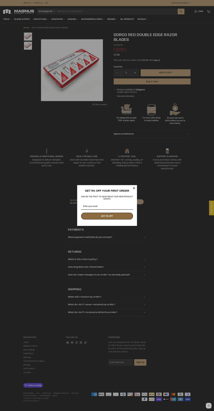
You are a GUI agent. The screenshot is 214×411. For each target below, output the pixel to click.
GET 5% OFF (107, 216)
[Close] (134, 188)
